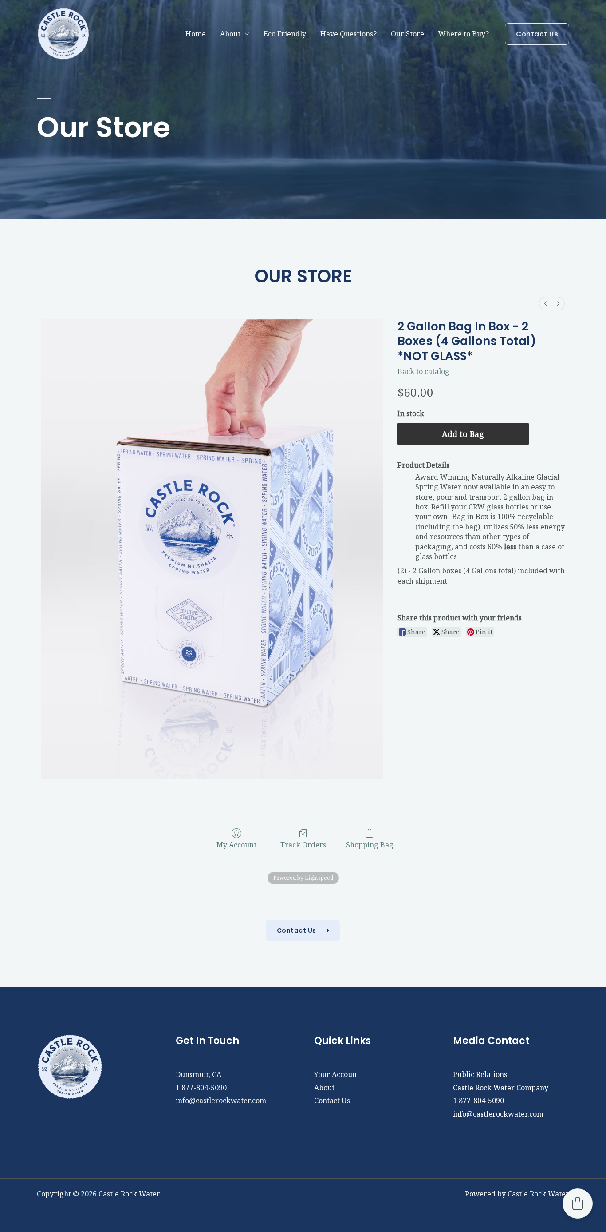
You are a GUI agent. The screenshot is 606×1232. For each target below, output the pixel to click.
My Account (236, 844)
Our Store (407, 34)
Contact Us (332, 1100)
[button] (537, 34)
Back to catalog (423, 371)
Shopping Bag (370, 844)
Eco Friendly (285, 34)
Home (195, 34)
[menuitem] (545, 303)
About (324, 1088)
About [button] (230, 34)
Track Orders (303, 844)
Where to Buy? (463, 34)
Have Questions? (348, 34)
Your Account (336, 1074)
